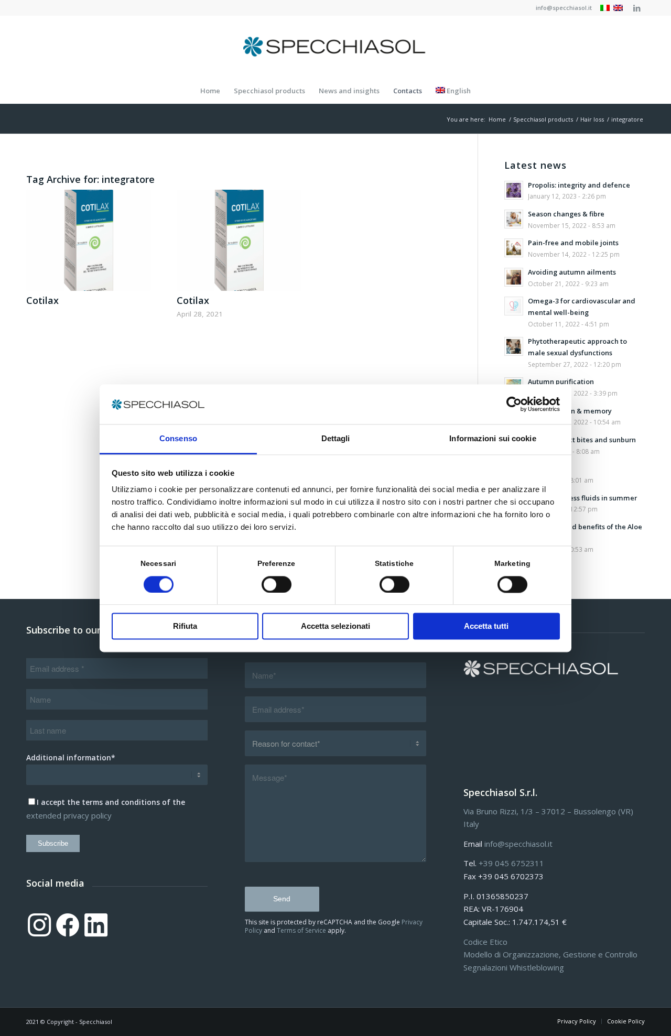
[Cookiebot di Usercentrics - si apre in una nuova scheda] (514, 404)
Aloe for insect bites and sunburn (582, 439)
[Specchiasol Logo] (335, 47)
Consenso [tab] (178, 438)
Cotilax (42, 300)
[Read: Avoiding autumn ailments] (513, 277)
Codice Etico (485, 941)
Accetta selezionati (335, 626)
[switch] (276, 584)
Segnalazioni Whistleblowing (513, 967)
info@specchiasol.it (564, 8)
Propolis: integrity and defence (579, 185)
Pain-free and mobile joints (573, 242)
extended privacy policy (69, 815)
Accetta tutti (486, 626)
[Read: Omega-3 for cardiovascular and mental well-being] (513, 306)
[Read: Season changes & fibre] (513, 219)
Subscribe (53, 843)
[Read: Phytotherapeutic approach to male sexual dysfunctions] (513, 346)
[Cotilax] (88, 240)
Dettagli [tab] (335, 438)
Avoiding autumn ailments (572, 272)
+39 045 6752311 (511, 863)
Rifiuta (185, 626)
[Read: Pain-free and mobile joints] (513, 247)
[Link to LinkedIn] (637, 8)
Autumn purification (561, 381)
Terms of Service (301, 930)
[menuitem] (561, 7)
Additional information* (70, 757)
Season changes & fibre (566, 214)
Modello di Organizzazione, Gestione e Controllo (550, 954)
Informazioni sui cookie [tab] (492, 438)
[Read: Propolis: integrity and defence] (513, 190)
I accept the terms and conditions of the (111, 802)
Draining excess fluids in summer (582, 498)
